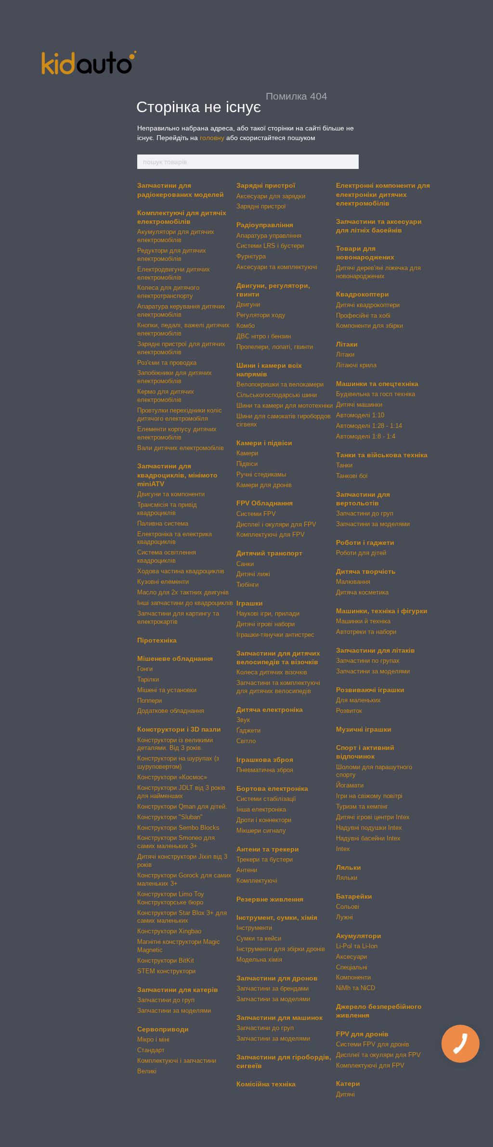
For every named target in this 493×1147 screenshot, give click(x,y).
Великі (146, 1071)
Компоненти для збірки (369, 325)
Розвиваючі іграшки (370, 690)
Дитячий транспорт (269, 553)
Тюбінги (247, 584)
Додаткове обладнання (170, 710)
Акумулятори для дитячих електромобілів (175, 236)
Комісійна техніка (266, 1084)
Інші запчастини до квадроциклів (185, 602)
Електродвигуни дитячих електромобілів (173, 273)
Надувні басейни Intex (368, 838)
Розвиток (349, 710)
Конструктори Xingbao (169, 931)
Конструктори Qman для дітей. (182, 806)
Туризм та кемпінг (362, 806)
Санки (245, 563)
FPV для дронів (362, 1034)
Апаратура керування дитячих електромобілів (181, 310)
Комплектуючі (256, 880)
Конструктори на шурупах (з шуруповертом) (178, 762)
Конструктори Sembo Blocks (178, 827)
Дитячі (345, 1094)
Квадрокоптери (362, 294)
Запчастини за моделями (174, 1010)
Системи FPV (256, 513)
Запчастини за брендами (272, 988)
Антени (246, 870)
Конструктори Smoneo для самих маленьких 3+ (176, 842)
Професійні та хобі (363, 315)
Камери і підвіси (264, 443)
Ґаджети (248, 730)
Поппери (149, 700)
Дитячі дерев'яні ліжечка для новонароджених (378, 272)
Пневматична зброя (264, 769)
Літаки (347, 344)
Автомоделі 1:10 (360, 415)
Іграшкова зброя (264, 759)
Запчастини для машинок (279, 1017)
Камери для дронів (264, 485)
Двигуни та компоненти (171, 494)
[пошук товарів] (351, 162)
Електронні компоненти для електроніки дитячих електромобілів (383, 193)
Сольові (347, 906)
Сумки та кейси (258, 938)
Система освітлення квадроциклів (166, 556)
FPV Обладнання (264, 503)
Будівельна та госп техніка (375, 394)
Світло (246, 741)
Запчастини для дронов (277, 978)
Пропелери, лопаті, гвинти (274, 346)
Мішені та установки (166, 690)
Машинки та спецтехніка (377, 383)
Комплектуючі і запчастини (176, 1060)
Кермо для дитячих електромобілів (165, 395)
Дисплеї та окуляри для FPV (378, 1054)
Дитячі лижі (253, 574)
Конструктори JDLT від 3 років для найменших (181, 791)
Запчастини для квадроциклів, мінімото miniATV (177, 474)
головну (212, 138)
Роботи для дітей (361, 552)
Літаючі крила (356, 365)
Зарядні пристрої (265, 185)
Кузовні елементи (163, 581)
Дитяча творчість (366, 571)
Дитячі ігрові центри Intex (373, 817)
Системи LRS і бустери (270, 245)
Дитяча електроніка (269, 709)
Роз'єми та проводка (166, 362)
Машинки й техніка (363, 621)
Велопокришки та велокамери (280, 384)
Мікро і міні (153, 1039)
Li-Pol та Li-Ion (356, 946)
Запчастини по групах (368, 660)
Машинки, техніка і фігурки (382, 611)
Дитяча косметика (362, 592)
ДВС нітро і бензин (263, 336)
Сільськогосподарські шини (276, 395)
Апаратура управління (268, 235)
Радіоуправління (264, 225)
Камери (247, 453)
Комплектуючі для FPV (270, 534)
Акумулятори (358, 936)
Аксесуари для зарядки (270, 196)
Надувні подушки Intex (369, 827)
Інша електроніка (261, 809)
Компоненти (353, 977)
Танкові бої (352, 475)
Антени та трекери (267, 849)
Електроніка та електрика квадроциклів (174, 538)
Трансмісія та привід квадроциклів (167, 508)
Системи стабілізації (266, 798)
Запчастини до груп (166, 1000)
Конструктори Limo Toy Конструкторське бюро (170, 898)
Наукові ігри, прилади (267, 613)
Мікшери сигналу (261, 830)
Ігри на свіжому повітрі (369, 795)
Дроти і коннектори (263, 820)
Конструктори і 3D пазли (179, 729)
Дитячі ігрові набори (265, 624)
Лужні (344, 917)
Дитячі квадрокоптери (368, 305)
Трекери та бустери (264, 859)
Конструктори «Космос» (172, 777)
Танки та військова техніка (382, 455)
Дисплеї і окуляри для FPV (276, 524)
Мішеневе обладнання (175, 658)
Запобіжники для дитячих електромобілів (174, 377)
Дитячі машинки (359, 404)
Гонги (145, 668)
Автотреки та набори (366, 631)
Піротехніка (157, 640)
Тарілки (148, 679)
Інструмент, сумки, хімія (276, 917)
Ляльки (348, 867)
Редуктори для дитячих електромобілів (171, 254)
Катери (348, 1083)
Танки (344, 465)
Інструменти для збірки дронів (280, 949)
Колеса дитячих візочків (271, 672)
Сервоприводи (163, 1029)
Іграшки (249, 603)
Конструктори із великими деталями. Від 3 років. (175, 744)
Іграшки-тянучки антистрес (275, 634)
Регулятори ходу (260, 315)
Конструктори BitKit (165, 960)
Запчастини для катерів (177, 989)
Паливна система (162, 523)
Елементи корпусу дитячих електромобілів (177, 433)
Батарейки (354, 896)
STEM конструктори (166, 971)
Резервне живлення (269, 899)
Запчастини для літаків (375, 650)
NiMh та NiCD (355, 988)
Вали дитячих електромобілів (180, 447)
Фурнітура (251, 256)
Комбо (245, 325)
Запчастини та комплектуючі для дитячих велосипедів (278, 687)
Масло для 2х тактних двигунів (183, 592)
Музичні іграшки (363, 729)
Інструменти (254, 927)
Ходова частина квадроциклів (180, 571)
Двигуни (248, 304)
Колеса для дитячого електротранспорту (168, 291)
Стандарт (151, 1050)
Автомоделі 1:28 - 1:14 (369, 425)
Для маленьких (358, 700)
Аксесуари (351, 956)
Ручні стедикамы (261, 474)
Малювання (353, 581)
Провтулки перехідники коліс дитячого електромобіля (179, 414)
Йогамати (349, 785)
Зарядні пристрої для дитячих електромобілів (181, 348)
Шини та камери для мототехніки (284, 405)
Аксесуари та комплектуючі (276, 267)
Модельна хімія (259, 959)
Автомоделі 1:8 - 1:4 (365, 436)
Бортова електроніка (272, 788)
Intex (343, 848)
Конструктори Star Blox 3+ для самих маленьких (182, 917)
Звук (243, 719)
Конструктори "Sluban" (170, 817)
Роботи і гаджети (365, 542)
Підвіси (247, 463)
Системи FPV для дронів (372, 1044)
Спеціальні (351, 967)
